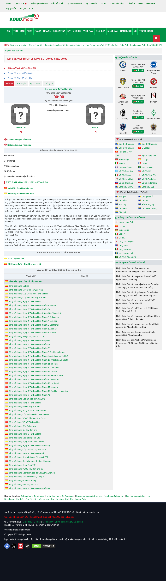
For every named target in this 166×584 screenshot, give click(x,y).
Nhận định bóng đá (39, 3)
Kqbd (8, 3)
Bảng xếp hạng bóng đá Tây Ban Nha (25, 281)
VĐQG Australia (149, 179)
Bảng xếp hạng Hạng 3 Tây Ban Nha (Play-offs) (29, 340)
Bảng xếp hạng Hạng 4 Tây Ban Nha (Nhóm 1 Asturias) (33, 329)
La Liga (145, 159)
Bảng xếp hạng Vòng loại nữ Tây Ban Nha (27, 410)
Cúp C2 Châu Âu (149, 144)
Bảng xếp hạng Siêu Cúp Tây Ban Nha (26, 290)
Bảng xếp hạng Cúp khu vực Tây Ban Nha (27, 449)
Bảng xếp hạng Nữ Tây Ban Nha (23, 430)
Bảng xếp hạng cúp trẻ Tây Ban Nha (25, 407)
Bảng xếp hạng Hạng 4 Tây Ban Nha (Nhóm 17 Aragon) (33, 387)
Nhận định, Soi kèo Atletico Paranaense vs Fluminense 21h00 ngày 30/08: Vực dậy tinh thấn (137, 343)
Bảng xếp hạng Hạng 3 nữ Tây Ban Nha (26, 442)
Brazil (47, 31)
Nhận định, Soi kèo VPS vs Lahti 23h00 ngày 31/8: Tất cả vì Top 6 (137, 310)
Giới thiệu (27, 522)
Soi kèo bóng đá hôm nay (138, 496)
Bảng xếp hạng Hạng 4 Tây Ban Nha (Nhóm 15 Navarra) (34, 379)
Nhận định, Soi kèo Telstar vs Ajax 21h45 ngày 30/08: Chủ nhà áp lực (135, 333)
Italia (38, 31)
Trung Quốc (146, 31)
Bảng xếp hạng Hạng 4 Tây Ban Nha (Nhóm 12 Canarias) (34, 368)
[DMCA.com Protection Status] (44, 546)
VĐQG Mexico (125, 175)
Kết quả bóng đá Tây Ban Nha (58, 89)
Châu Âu (123, 201)
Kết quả (9, 83)
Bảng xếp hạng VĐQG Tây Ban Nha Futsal (27, 418)
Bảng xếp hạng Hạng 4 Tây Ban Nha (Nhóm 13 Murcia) (33, 372)
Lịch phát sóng (117, 3)
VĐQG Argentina (126, 171)
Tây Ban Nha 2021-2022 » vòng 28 (27, 182)
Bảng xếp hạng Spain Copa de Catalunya (27, 399)
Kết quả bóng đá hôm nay (33, 496)
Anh (9, 31)
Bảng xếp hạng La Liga (19, 286)
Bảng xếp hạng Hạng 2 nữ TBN (22, 465)
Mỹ (69, 31)
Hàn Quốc (125, 31)
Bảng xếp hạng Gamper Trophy (22, 481)
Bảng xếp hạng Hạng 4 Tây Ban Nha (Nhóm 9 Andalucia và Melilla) (38, 356)
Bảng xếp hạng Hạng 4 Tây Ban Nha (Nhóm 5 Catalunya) (34, 317)
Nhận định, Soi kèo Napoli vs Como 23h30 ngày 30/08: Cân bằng (136, 278)
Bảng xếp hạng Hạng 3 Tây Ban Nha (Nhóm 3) (29, 309)
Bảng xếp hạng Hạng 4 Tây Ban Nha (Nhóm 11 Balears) (33, 364)
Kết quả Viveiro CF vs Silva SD (22, 68)
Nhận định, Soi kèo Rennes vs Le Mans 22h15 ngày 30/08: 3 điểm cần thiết (138, 318)
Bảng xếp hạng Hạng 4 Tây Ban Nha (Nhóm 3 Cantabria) (34, 325)
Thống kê (49, 83)
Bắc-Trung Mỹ (148, 204)
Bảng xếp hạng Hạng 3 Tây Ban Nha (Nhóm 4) (29, 344)
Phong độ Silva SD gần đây (20, 78)
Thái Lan (100, 31)
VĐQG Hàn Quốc (126, 179)
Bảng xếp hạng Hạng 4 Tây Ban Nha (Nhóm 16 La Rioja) (34, 383)
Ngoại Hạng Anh (149, 156)
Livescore (19, 3)
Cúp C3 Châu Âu (126, 148)
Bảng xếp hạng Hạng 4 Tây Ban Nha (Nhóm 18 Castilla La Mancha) (38, 391)
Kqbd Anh (124, 45)
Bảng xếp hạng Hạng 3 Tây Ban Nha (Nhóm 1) (29, 488)
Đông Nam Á (147, 197)
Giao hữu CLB (148, 187)
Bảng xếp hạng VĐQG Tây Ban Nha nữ (26, 469)
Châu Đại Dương (149, 208)
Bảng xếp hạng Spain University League (26, 477)
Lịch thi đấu (91, 3)
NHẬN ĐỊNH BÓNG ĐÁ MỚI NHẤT (131, 263)
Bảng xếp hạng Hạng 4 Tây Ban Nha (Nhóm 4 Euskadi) (33, 321)
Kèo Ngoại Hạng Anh (95, 45)
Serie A (122, 163)
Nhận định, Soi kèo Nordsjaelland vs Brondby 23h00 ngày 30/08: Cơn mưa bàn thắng (137, 286)
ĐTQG (23, 8)
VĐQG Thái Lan (126, 183)
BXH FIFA (150, 3)
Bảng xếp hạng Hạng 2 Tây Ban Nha (25, 301)
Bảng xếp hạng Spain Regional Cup (25, 438)
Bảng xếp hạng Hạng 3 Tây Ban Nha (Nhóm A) (29, 395)
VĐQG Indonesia (149, 183)
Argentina (59, 31)
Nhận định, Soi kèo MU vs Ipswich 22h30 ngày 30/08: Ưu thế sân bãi (135, 302)
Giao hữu (123, 212)
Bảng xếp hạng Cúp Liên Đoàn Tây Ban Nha (28, 294)
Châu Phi (123, 208)
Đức (22, 31)
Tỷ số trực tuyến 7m (18, 45)
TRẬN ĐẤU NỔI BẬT (127, 57)
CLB (31, 8)
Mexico (77, 31)
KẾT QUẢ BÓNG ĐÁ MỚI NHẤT (132, 218)
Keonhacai (9, 499)
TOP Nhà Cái (112, 45)
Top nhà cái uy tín (59, 499)
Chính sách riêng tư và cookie (69, 522)
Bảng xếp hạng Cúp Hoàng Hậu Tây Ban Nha (29, 414)
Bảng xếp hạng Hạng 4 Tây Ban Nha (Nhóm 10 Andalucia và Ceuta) (39, 360)
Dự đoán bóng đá (74, 3)
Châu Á (145, 201)
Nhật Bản (112, 31)
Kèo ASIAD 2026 (154, 45)
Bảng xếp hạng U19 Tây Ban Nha (23, 484)
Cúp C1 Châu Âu (126, 144)
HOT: (6, 45)
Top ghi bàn (11, 8)
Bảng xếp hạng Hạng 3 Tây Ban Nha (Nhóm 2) (29, 445)
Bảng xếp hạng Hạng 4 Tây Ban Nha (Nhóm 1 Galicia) (32, 333)
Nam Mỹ (122, 204)
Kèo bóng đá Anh (137, 45)
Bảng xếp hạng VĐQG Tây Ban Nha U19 (26, 336)
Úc (135, 31)
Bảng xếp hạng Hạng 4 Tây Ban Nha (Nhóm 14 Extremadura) (36, 375)
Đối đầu (131, 3)
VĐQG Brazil (147, 167)
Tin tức (103, 3)
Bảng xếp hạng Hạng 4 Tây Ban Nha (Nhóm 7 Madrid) (32, 305)
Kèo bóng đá (57, 3)
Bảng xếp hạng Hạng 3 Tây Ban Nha (25, 434)
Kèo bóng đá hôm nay (114, 496)
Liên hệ (37, 522)
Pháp (29, 31)
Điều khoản (47, 522)
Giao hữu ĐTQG (126, 187)
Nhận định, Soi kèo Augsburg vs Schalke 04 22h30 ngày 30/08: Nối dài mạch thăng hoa (137, 294)
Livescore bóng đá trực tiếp (89, 496)
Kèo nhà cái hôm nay (74, 45)
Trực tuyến (21, 83)
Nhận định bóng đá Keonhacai (61, 496)
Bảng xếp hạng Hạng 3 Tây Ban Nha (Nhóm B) (29, 348)
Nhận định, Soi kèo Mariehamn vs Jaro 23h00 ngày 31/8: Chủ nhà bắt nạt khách (137, 325)
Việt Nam (88, 31)
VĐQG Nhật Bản (149, 175)
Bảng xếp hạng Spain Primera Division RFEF (28, 457)
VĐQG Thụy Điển (126, 253)
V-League (146, 148)
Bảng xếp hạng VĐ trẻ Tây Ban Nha (24, 422)
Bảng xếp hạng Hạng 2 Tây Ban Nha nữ (26, 453)
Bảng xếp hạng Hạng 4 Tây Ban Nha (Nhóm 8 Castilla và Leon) (37, 352)
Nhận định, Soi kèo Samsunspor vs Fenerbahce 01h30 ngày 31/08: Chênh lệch (136, 270)
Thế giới (122, 197)
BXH (140, 3)
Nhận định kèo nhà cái (54, 45)
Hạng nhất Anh (125, 167)
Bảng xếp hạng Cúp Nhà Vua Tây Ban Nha (28, 298)
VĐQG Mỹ (146, 171)
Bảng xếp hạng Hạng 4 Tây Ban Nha (25, 403)
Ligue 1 (145, 163)
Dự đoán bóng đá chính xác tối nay (32, 499)
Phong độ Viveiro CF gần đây (21, 73)
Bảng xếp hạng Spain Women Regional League (30, 461)
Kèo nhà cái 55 (35, 45)
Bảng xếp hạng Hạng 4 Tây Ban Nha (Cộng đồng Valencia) (35, 313)
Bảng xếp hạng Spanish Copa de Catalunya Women (32, 473)
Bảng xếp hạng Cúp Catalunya (22, 426)
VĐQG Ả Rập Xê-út (127, 257)
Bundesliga (124, 159)
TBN (15, 31)
